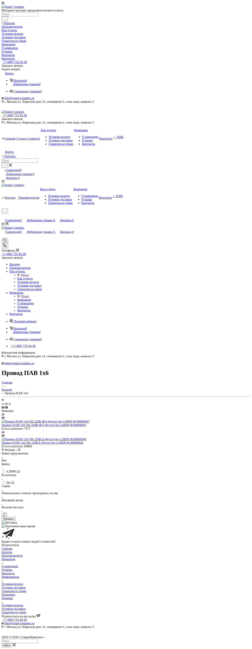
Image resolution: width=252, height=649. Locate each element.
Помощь (7, 598)
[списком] (6, 403)
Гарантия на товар (14, 591)
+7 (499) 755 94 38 (15, 62)
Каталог (7, 552)
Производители (12, 555)
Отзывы (7, 569)
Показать (8, 518)
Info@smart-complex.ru (19, 98)
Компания (24, 299)
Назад (25, 275)
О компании (10, 566)
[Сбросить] (4, 515)
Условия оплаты (12, 584)
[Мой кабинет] (3, 216)
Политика (8, 594)
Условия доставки (14, 587)
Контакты (8, 573)
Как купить (25, 278)
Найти (6, 645)
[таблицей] (9, 403)
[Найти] (5, 18)
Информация (10, 577)
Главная (7, 548)
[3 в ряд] (3, 407)
